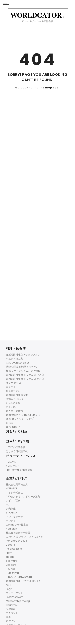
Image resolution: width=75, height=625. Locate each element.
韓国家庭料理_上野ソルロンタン (23, 581)
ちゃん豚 (11, 407)
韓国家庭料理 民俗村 (17, 395)
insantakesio (14, 548)
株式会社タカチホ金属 (18, 532)
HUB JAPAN (12, 573)
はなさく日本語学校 (17, 451)
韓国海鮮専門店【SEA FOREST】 (23, 415)
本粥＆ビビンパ (14, 399)
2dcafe (10, 544)
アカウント (12, 613)
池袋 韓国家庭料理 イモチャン (22, 366)
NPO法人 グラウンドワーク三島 (23, 496)
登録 (8, 585)
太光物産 (11, 508)
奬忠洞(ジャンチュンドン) (20, 419)
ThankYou (12, 605)
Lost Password (14, 597)
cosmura (11, 560)
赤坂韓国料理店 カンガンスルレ (23, 354)
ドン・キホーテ (14, 516)
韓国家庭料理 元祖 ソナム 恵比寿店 (25, 378)
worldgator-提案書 (17, 524)
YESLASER (11, 488)
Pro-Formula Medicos (19, 469)
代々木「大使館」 (15, 411)
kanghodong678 (16, 540)
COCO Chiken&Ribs (18, 362)
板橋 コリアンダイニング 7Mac (23, 370)
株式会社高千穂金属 (17, 484)
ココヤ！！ (12, 386)
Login (9, 589)
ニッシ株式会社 (14, 492)
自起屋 (9, 423)
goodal (10, 556)
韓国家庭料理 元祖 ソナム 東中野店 (25, 374)
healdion (11, 528)
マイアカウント (14, 593)
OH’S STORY (13, 427)
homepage (50, 87)
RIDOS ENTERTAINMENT (19, 577)
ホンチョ (11, 520)
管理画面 (11, 609)
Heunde (10, 569)
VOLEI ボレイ (13, 465)
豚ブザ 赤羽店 (13, 382)
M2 (7, 504)
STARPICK (11, 512)
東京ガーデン (13, 390)
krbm (9, 552)
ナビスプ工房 (13, 500)
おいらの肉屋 (13, 403)
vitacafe (11, 565)
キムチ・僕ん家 (14, 358)
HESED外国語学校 (15, 447)
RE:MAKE (11, 461)
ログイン (11, 621)
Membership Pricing (18, 601)
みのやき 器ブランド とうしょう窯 (24, 536)
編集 (8, 617)
